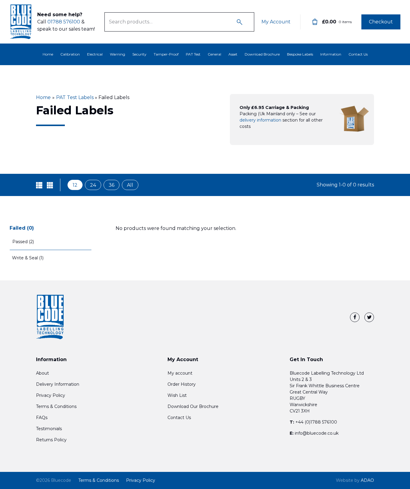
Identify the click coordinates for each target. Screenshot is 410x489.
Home (48, 54)
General (214, 54)
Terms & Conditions (56, 406)
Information (330, 54)
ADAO (355, 480)
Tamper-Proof (166, 54)
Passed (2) (23, 241)
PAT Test (193, 54)
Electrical (95, 54)
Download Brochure (262, 54)
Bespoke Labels (300, 54)
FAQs (41, 417)
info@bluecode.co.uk (317, 433)
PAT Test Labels (75, 97)
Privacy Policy (50, 395)
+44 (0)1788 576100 (316, 422)
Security (139, 54)
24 (93, 185)
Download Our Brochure (193, 406)
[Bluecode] (21, 22)
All (130, 185)
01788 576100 (63, 22)
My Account (276, 22)
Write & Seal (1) (28, 258)
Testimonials (49, 428)
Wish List (177, 395)
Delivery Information (57, 384)
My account (179, 373)
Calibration (70, 54)
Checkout (381, 22)
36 (111, 185)
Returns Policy (51, 439)
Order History (181, 384)
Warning (117, 54)
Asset (232, 54)
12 (75, 185)
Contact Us (358, 54)
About (42, 373)
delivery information (260, 120)
